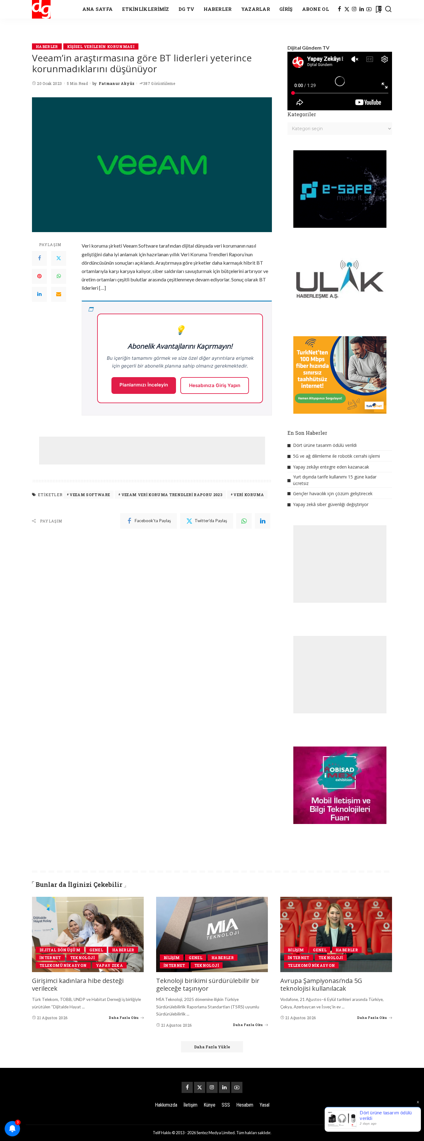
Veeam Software (90, 494)
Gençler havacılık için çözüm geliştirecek (332, 493)
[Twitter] (58, 258)
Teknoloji (82, 957)
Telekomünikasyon (63, 965)
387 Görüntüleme (159, 83)
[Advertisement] (152, 451)
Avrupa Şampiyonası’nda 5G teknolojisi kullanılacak (321, 984)
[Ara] (388, 9)
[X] (347, 9)
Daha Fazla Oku (124, 1017)
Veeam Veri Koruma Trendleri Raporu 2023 (171, 494)
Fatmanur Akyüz (117, 83)
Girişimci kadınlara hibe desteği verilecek (78, 984)
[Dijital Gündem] (41, 9)
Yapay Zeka (109, 965)
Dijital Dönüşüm (59, 949)
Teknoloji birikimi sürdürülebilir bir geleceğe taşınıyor (207, 984)
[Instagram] (354, 9)
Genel (96, 949)
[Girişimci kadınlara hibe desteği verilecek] (88, 934)
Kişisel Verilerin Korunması (101, 46)
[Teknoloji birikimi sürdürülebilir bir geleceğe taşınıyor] (212, 934)
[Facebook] (339, 9)
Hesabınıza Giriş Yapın (214, 385)
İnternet (50, 957)
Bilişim (172, 957)
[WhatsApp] (58, 276)
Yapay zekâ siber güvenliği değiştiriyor (330, 504)
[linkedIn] (262, 521)
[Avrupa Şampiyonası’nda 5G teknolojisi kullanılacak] (336, 934)
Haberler (47, 46)
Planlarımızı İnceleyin (144, 385)
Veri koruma (248, 494)
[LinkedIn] (361, 9)
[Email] (58, 294)
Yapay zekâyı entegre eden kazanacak (331, 467)
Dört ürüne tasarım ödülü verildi (325, 445)
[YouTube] (369, 9)
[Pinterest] (39, 276)
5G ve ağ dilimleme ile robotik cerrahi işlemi (336, 456)
